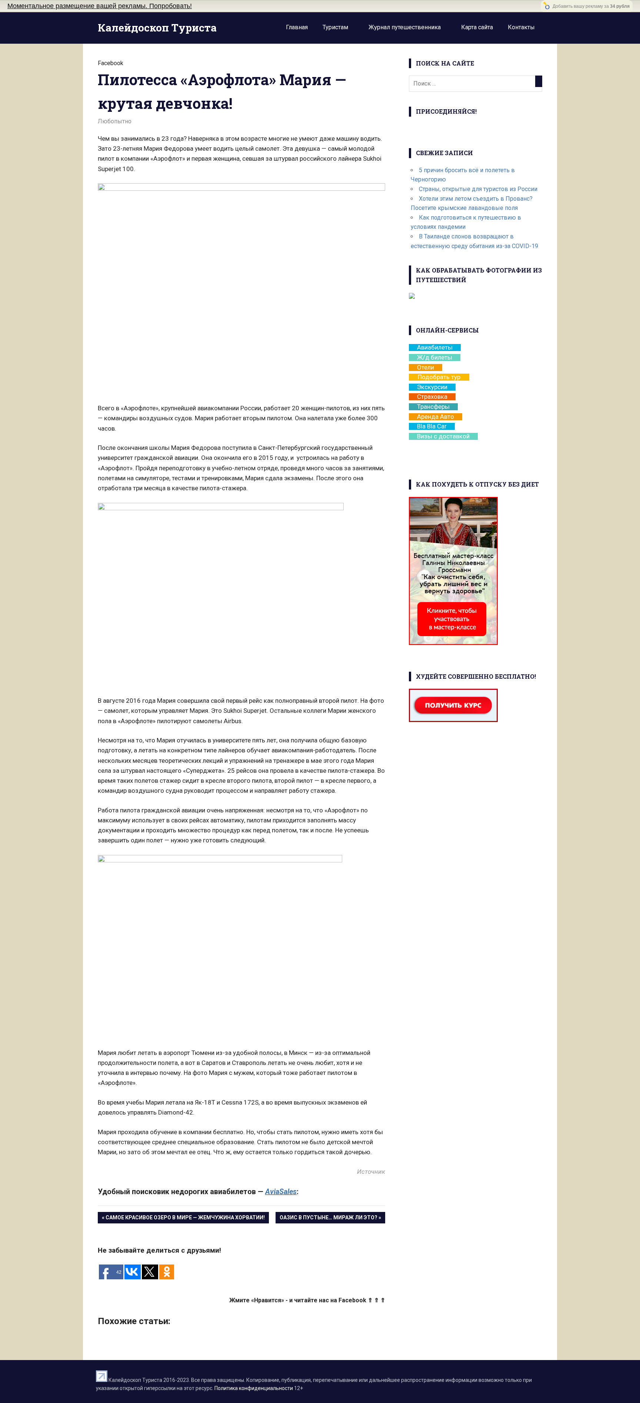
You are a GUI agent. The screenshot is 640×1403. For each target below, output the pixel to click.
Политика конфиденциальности (253, 1388)
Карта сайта (477, 27)
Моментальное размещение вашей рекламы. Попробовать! (99, 6)
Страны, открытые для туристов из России (478, 189)
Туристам (335, 27)
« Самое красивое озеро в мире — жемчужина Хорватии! (183, 1217)
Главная (297, 27)
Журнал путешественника (405, 27)
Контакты (521, 27)
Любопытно (114, 121)
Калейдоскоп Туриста (157, 27)
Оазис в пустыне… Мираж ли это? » (330, 1217)
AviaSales (281, 1191)
